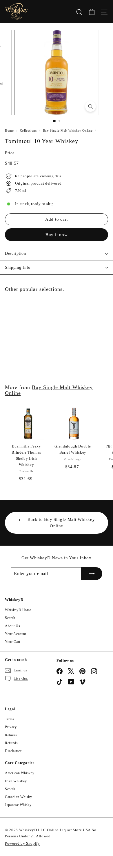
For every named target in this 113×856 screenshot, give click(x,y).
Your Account (15, 634)
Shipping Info (17, 267)
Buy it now (56, 234)
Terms (9, 719)
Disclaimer (13, 751)
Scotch (10, 789)
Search (10, 618)
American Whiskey (19, 773)
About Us (12, 626)
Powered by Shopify (22, 843)
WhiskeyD (40, 558)
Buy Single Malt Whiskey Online (68, 130)
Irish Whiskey (16, 781)
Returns (11, 735)
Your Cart (12, 642)
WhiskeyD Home (18, 610)
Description (15, 253)
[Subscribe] (91, 573)
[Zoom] (90, 106)
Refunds (11, 743)
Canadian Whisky (18, 797)
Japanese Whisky (18, 805)
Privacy (11, 727)
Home (9, 130)
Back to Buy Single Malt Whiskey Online (61, 522)
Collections (28, 130)
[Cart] (92, 11)
